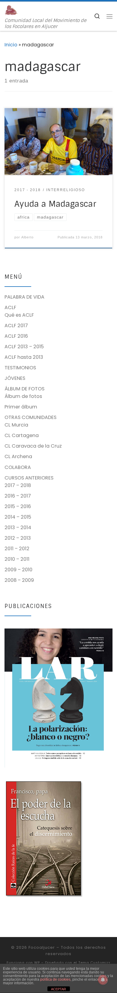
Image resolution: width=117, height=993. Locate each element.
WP (37, 962)
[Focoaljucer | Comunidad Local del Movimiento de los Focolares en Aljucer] (11, 10)
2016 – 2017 (17, 495)
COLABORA (17, 467)
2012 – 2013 (17, 538)
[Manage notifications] (103, 980)
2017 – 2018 (17, 485)
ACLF (10, 307)
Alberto (27, 237)
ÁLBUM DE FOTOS (24, 388)
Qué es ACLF (19, 315)
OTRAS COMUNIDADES (30, 417)
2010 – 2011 (16, 559)
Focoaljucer (41, 947)
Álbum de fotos (23, 396)
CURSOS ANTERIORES (28, 477)
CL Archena (18, 456)
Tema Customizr (94, 962)
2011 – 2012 (16, 548)
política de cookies (55, 979)
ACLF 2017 (16, 325)
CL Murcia (16, 424)
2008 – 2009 (19, 580)
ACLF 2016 (16, 336)
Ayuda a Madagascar (55, 204)
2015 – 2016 (17, 506)
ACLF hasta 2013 (23, 357)
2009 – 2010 (18, 569)
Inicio (10, 44)
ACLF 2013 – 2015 (24, 346)
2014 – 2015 (17, 517)
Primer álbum (20, 406)
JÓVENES (14, 378)
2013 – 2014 (17, 527)
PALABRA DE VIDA (24, 296)
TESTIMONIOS (20, 367)
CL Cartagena (21, 435)
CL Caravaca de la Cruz (33, 445)
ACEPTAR (58, 989)
